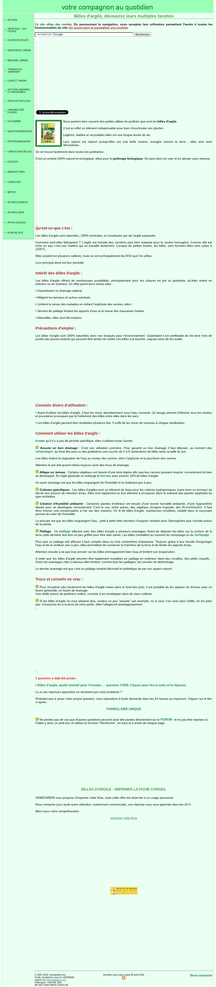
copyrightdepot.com (56, 980)
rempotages (44, 451)
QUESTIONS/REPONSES (20, 131)
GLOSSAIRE (14, 121)
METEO (12, 192)
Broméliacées (192, 507)
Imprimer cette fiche (124, 818)
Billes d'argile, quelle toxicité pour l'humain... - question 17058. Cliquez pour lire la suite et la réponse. (111, 685)
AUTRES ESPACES (18, 202)
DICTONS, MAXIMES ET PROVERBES (19, 90)
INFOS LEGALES (17, 222)
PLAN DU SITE (15, 232)
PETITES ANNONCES (19, 141)
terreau (105, 475)
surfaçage (201, 535)
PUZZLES (13, 161)
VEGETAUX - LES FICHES (17, 30)
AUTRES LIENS (16, 212)
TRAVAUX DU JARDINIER (15, 70)
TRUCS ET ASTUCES (19, 101)
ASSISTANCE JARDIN (19, 50)
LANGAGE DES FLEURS (16, 111)
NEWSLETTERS (16, 172)
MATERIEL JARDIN (18, 60)
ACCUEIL (13, 20)
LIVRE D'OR (14, 182)
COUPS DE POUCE (18, 40)
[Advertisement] (124, 73)
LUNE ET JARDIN (17, 80)
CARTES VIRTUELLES (19, 151)
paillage (64, 531)
